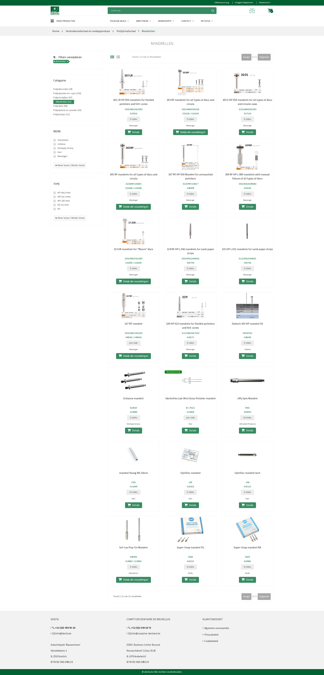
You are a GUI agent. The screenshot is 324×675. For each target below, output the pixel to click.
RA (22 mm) (63, 205)
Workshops (165, 21)
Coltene (61, 144)
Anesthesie (142, 21)
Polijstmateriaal (126, 31)
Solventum (63, 140)
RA (59, 209)
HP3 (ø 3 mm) (64, 197)
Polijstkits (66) (60, 106)
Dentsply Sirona (65, 148)
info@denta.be (63, 633)
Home (55, 31)
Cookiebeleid (211, 641)
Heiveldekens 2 (59, 651)
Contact (186, 21)
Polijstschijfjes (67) (62, 97)
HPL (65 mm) (64, 201)
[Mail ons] (253, 10)
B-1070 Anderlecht (136, 656)
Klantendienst (212, 619)
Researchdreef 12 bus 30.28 (141, 651)
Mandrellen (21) (63, 102)
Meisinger (63, 156)
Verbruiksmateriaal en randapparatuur (88, 31)
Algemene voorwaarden (216, 628)
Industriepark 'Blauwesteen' (65, 645)
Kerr (60, 152)
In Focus (206, 21)
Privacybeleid (211, 635)
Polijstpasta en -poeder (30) (67, 110)
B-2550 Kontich (59, 656)
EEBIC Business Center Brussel (143, 645)
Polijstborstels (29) (62, 89)
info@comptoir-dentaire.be (145, 633)
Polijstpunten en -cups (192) (67, 93)
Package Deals (118, 21)
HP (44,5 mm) (64, 193)
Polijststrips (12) (61, 114)
